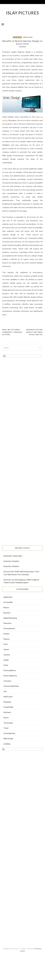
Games (6, 649)
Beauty (6, 607)
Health (6, 660)
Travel (6, 728)
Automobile (8, 602)
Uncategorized (9, 733)
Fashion (7, 634)
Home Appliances (10, 676)
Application (8, 597)
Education (7, 623)
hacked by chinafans (11, 561)
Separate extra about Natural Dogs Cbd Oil (34, 332)
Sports (6, 717)
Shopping (7, 702)
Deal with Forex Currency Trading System (12, 332)
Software (7, 712)
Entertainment (9, 628)
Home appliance (10, 670)
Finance (7, 639)
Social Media (8, 707)
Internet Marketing (11, 686)
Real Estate (8, 696)
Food (5, 644)
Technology (8, 723)
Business (7, 613)
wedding (7, 744)
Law (5, 691)
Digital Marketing (10, 618)
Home (6, 665)
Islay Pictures (22, 12)
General (7, 655)
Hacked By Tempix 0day (13, 556)
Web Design (17, 37)
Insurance (7, 681)
